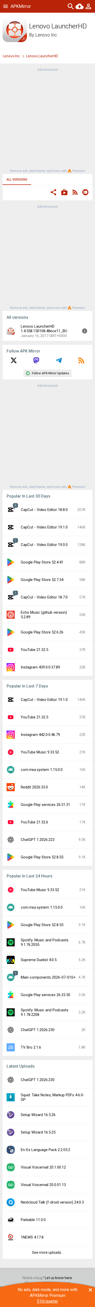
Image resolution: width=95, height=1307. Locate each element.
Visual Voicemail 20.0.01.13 (43, 1184)
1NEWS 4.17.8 (32, 1237)
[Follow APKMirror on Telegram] (59, 362)
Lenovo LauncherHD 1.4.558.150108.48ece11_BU (44, 328)
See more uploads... (47, 1252)
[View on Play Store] (64, 193)
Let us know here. (59, 1278)
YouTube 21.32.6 (34, 822)
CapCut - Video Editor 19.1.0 (44, 527)
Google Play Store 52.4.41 (42, 562)
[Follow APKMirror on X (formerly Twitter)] (14, 362)
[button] (53, 193)
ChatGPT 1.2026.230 (37, 1030)
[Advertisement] (47, 119)
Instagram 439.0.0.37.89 (40, 667)
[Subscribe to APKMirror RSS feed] (81, 362)
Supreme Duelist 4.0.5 (38, 960)
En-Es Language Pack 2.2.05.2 (45, 1149)
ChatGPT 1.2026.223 (37, 839)
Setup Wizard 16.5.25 (38, 1132)
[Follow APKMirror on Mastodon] (36, 362)
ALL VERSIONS (16, 179)
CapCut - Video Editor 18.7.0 (44, 597)
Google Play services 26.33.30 (45, 995)
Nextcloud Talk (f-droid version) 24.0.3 (52, 1202)
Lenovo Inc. (46, 35)
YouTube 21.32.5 (34, 649)
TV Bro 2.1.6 (31, 1047)
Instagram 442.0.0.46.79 (40, 734)
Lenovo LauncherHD (42, 56)
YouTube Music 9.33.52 (40, 752)
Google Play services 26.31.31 (45, 804)
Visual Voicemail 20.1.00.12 (43, 1167)
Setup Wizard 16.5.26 (38, 1114)
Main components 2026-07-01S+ (48, 977)
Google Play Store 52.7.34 (42, 579)
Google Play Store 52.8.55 (42, 857)
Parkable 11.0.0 (33, 1219)
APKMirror (21, 6)
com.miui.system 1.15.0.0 (42, 769)
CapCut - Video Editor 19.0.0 (44, 544)
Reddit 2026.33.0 (34, 787)
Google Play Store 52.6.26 (42, 632)
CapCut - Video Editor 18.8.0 (44, 509)
